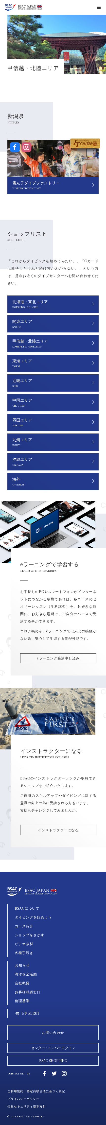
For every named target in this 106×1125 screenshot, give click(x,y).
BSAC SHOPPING (53, 1060)
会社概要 (22, 983)
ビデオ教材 (24, 943)
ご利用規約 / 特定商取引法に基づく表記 (36, 1091)
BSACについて (27, 908)
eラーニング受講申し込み (58, 658)
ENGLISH (30, 1013)
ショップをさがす (29, 935)
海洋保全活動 (26, 974)
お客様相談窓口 (28, 991)
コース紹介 (24, 926)
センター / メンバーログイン (53, 1047)
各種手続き (24, 952)
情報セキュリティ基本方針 (26, 1106)
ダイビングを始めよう (33, 917)
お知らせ (22, 965)
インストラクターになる (58, 830)
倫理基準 (22, 1000)
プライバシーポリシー (23, 1099)
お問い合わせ (53, 1032)
